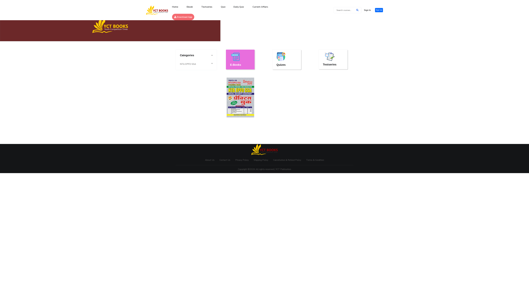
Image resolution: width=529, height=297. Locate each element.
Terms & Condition (315, 160)
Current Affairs (260, 6)
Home (175, 6)
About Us (209, 160)
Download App (184, 17)
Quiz (223, 6)
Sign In (367, 10)
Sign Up (379, 10)
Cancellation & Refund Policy (287, 160)
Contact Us (224, 160)
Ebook (190, 6)
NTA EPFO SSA (188, 64)
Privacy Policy (242, 160)
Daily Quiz (239, 6)
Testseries (206, 6)
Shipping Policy (261, 160)
